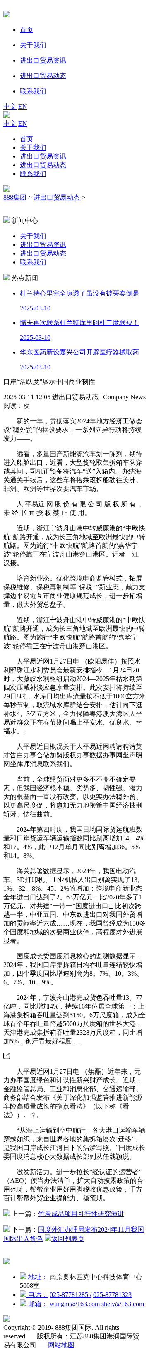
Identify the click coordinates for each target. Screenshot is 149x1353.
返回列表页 (67, 1238)
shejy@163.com (122, 1303)
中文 (10, 106)
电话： (37, 1294)
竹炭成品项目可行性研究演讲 (81, 1213)
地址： (37, 1276)
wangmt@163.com (75, 1303)
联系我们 (33, 173)
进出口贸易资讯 (43, 156)
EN (22, 106)
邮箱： (37, 1303)
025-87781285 (70, 1294)
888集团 (14, 197)
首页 (26, 138)
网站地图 (55, 1344)
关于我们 (33, 147)
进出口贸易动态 (43, 165)
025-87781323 (112, 1294)
